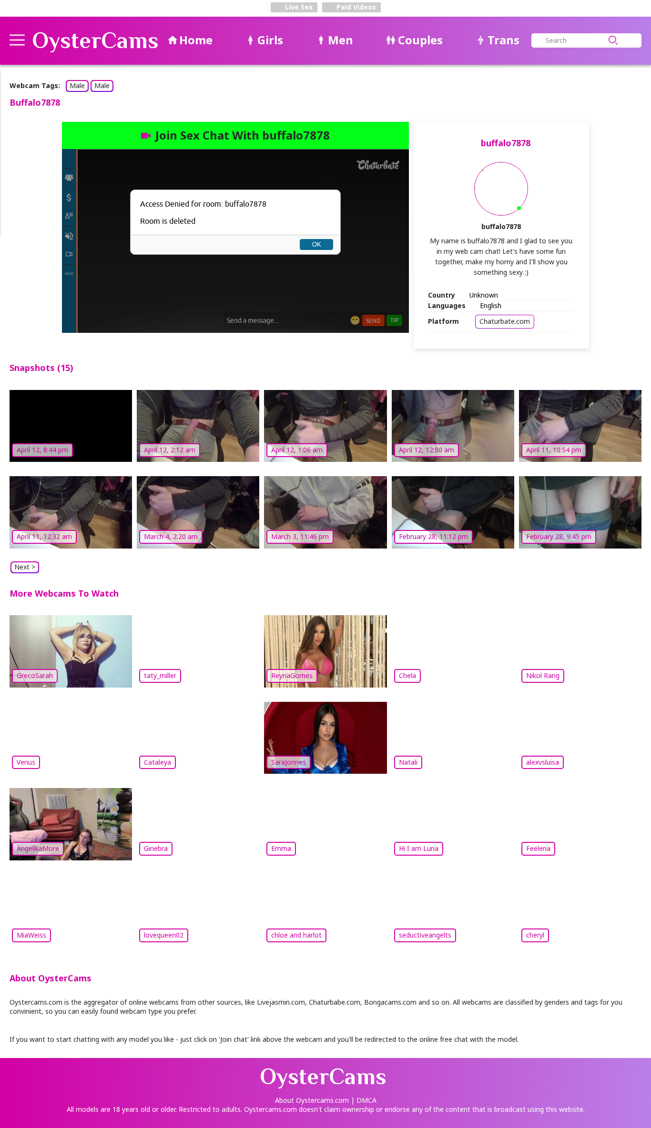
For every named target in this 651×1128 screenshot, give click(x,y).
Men (340, 40)
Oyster (95, 40)
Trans (503, 40)
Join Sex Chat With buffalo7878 (242, 135)
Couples (420, 40)
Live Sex (298, 6)
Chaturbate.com (504, 321)
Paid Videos (355, 6)
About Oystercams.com (312, 1100)
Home (196, 40)
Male (77, 85)
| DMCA (363, 1100)
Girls (270, 40)
